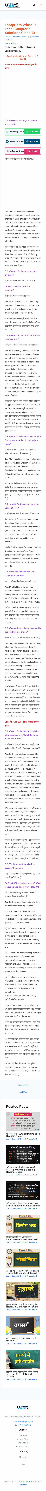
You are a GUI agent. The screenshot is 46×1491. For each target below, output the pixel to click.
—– (23, 1461)
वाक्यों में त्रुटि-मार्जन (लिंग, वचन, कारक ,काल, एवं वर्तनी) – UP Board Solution (22, 1374)
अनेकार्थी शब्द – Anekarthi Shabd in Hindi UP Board (23, 1134)
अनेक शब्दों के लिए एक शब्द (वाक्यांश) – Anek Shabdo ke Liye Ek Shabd (23, 1204)
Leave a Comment (12, 37)
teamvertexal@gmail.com (23, 1422)
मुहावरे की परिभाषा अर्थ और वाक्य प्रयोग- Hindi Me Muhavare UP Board (22, 1305)
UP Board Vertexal (25, 1481)
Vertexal (23, 1435)
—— (23, 1464)
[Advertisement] (23, 95)
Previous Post (23, 1085)
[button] (34, 5)
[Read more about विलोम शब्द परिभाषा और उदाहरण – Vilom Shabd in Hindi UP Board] (23, 1224)
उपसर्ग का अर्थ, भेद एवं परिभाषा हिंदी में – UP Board (22, 1339)
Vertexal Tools (23, 1439)
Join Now (33, 132)
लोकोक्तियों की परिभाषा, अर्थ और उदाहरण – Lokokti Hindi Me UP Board (22, 1271)
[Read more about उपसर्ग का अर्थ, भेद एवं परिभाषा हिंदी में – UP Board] (23, 1325)
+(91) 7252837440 (24, 1425)
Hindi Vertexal (23, 1443)
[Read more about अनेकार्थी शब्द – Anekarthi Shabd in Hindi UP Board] (23, 1121)
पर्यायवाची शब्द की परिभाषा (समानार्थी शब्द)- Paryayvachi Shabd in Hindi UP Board (21, 1169)
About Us (23, 1457)
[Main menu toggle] (41, 5)
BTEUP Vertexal (23, 1446)
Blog (24, 37)
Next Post (23, 1092)
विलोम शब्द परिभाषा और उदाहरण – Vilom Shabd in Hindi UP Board (22, 1238)
